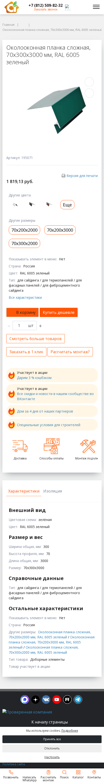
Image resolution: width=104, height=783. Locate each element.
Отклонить (52, 748)
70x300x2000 (24, 243)
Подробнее (69, 731)
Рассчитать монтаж (48, 778)
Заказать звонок (46, 9)
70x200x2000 (24, 230)
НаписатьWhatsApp (29, 778)
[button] (45, 5)
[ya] (35, 699)
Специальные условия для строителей (48, 424)
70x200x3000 (60, 230)
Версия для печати (82, 175)
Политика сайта (13, 764)
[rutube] (67, 699)
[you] (56, 699)
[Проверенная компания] (27, 712)
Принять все (52, 739)
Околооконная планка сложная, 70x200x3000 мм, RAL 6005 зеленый (52, 642)
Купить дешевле (58, 312)
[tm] (78, 699)
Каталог (78, 777)
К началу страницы (50, 722)
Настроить (52, 757)
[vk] (46, 699)
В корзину (26, 312)
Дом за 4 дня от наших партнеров (45, 411)
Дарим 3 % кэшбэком (34, 377)
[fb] (25, 699)
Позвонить (11, 777)
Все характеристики (25, 297)
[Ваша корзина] (83, 7)
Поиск (64, 777)
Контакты (94, 777)
